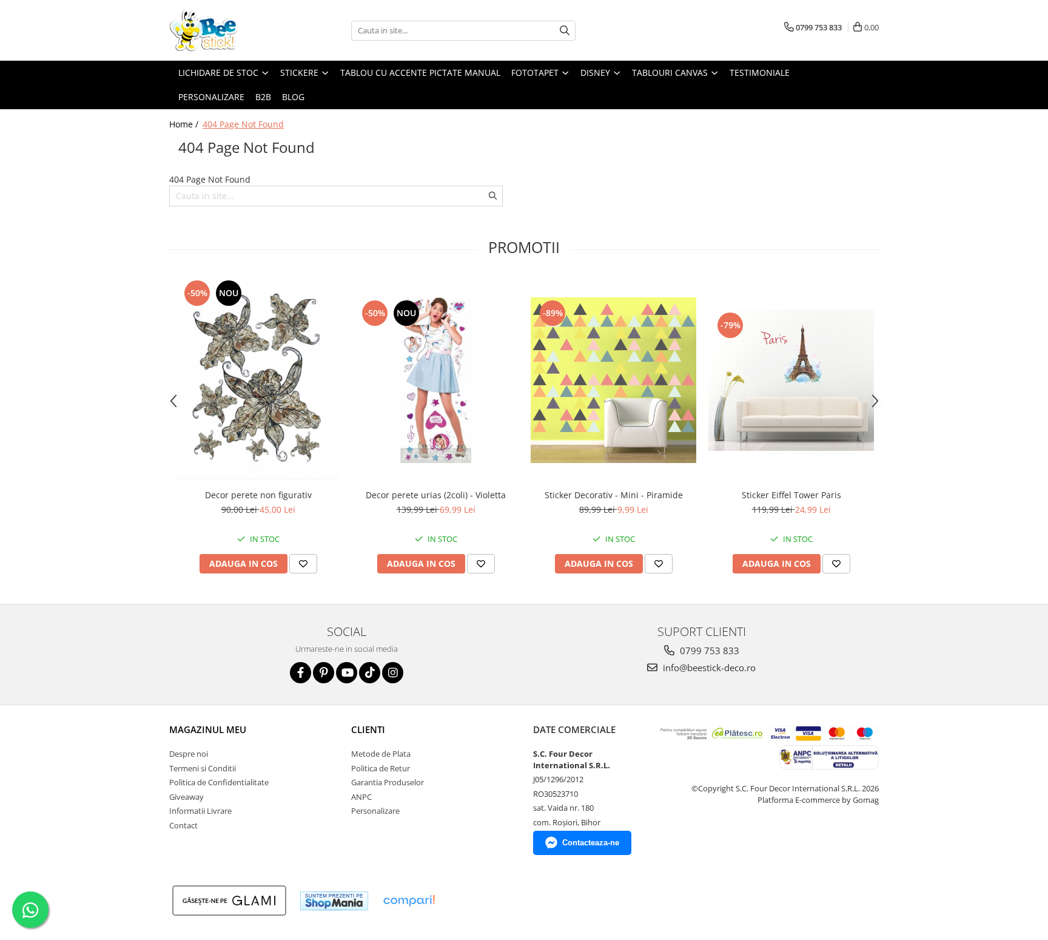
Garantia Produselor (387, 782)
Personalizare (211, 97)
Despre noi (188, 753)
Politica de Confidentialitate (219, 782)
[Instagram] (392, 672)
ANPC (361, 796)
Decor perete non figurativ (258, 495)
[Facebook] (300, 672)
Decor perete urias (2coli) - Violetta (436, 495)
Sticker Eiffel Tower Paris (791, 495)
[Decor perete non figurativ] (258, 380)
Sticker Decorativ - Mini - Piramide (614, 495)
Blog (293, 97)
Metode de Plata (381, 753)
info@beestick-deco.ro (708, 667)
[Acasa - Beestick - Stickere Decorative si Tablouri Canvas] (230, 30)
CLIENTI (368, 729)
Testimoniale (760, 72)
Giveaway (186, 796)
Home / (185, 124)
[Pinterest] (323, 672)
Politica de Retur (380, 768)
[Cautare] (565, 31)
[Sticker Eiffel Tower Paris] (791, 380)
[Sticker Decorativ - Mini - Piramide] (613, 380)
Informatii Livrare (200, 810)
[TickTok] (369, 672)
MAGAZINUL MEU (207, 729)
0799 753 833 (708, 650)
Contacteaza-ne (590, 842)
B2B (263, 97)
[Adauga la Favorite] (303, 563)
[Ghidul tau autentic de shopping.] (408, 900)
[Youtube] (346, 672)
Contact (183, 825)
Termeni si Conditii (202, 768)
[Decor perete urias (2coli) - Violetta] (436, 380)
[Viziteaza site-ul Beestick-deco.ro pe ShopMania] (334, 900)
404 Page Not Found (243, 124)
